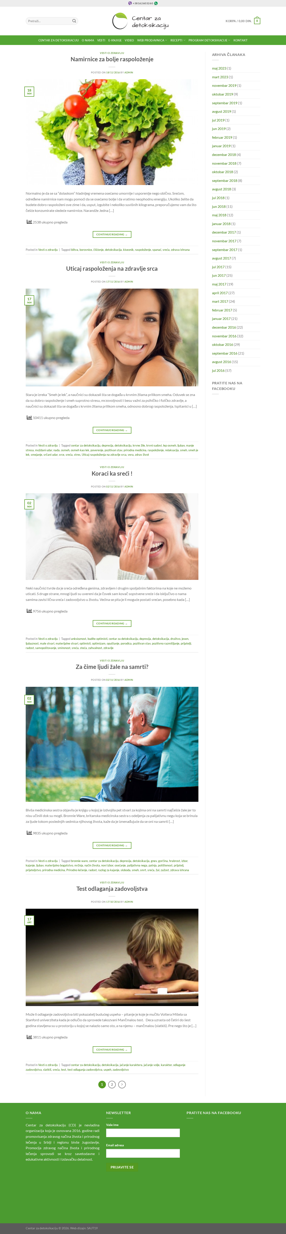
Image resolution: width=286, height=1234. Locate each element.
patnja (153, 865)
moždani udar (43, 450)
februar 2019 (222, 137)
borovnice (86, 249)
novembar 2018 (224, 163)
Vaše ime (112, 1125)
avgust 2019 (221, 111)
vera (131, 454)
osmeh (65, 450)
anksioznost (78, 638)
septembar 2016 (224, 353)
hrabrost (174, 861)
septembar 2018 (224, 180)
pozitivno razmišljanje (165, 643)
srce (61, 454)
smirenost (64, 648)
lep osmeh (169, 445)
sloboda (125, 870)
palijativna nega (137, 865)
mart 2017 (220, 301)
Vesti (101, 40)
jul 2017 (218, 267)
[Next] (122, 1084)
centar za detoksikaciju (85, 445)
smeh (183, 450)
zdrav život (142, 454)
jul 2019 (218, 120)
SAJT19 (92, 1228)
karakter (166, 1065)
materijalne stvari (67, 643)
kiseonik (128, 249)
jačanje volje (152, 1065)
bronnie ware (79, 861)
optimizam (98, 643)
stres (77, 454)
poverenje (96, 450)
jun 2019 (219, 128)
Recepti (176, 40)
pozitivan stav (113, 450)
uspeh (107, 1069)
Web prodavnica (150, 40)
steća (83, 648)
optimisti (85, 643)
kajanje (30, 865)
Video (129, 40)
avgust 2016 (221, 362)
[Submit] (74, 21)
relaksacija (172, 450)
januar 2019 (221, 146)
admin (128, 72)
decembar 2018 (224, 154)
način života (92, 865)
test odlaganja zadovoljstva (84, 1069)
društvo (175, 638)
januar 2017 (221, 318)
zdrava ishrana (180, 249)
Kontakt (240, 40)
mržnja (78, 865)
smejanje (36, 454)
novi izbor (107, 865)
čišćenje (98, 249)
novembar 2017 (224, 241)
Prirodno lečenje (76, 870)
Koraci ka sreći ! (112, 473)
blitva (74, 249)
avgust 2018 (221, 189)
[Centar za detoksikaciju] (143, 21)
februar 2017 (222, 310)
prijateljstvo (33, 870)
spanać (156, 249)
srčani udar (51, 454)
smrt (143, 870)
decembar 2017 (224, 232)
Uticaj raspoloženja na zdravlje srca (112, 268)
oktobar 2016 (222, 344)
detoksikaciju (123, 445)
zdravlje (108, 648)
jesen (185, 638)
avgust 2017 (221, 258)
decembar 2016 (224, 327)
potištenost (165, 865)
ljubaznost (32, 643)
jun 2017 (219, 275)
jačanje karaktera (131, 1065)
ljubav (181, 445)
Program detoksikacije (208, 40)
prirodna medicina (135, 450)
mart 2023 (220, 77)
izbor (184, 861)
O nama (88, 40)
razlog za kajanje (108, 870)
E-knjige (115, 40)
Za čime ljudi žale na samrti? (112, 666)
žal (157, 870)
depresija (107, 445)
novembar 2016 (224, 336)
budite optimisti (97, 638)
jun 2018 (219, 206)
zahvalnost (95, 648)
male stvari (47, 643)
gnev (154, 861)
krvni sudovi (154, 445)
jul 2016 (218, 370)
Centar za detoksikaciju (58, 40)
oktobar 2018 (222, 172)
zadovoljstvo (121, 1069)
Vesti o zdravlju (112, 52)
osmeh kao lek (80, 450)
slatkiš (47, 1069)
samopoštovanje (45, 648)
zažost (165, 870)
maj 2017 (219, 284)
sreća (166, 249)
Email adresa (115, 1145)
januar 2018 (221, 223)
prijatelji (186, 643)
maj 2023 (219, 68)
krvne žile (139, 445)
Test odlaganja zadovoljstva (112, 888)
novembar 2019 (224, 85)
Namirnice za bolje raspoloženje (112, 59)
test (63, 1069)
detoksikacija (113, 249)
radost (30, 648)
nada (56, 450)
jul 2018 (218, 198)
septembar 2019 (224, 103)
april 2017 (220, 293)
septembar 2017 (224, 249)
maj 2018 (219, 215)
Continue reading (112, 234)
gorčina (163, 861)
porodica (126, 643)
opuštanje (113, 643)
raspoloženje (143, 249)
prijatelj (178, 865)
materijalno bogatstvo (59, 865)
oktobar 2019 (222, 94)
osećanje (120, 865)
